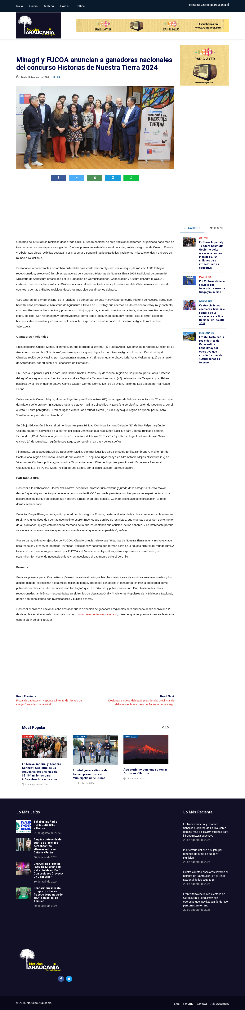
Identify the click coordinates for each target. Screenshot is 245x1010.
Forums (188, 1003)
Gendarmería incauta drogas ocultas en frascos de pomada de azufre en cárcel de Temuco (48, 894)
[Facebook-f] (61, 979)
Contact (202, 1003)
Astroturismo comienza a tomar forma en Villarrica (145, 772)
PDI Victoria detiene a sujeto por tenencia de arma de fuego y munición (212, 286)
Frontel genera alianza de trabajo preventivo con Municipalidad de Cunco (90, 774)
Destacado (206, 333)
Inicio (19, 6)
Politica (80, 6)
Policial (64, 6)
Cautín (33, 6)
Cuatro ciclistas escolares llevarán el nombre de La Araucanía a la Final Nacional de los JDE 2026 (212, 315)
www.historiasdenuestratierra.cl (97, 614)
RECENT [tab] (218, 228)
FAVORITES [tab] (194, 228)
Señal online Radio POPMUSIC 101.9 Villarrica (45, 825)
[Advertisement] (95, 211)
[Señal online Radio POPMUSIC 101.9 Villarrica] (23, 826)
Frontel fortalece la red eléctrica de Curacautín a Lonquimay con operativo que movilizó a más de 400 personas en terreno (211, 350)
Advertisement (220, 1003)
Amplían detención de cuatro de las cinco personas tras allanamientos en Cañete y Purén (47, 846)
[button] (164, 729)
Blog (177, 1003)
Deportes (205, 301)
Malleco (49, 6)
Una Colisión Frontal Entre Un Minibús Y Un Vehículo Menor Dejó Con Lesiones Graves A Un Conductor (48, 870)
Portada (80, 736)
